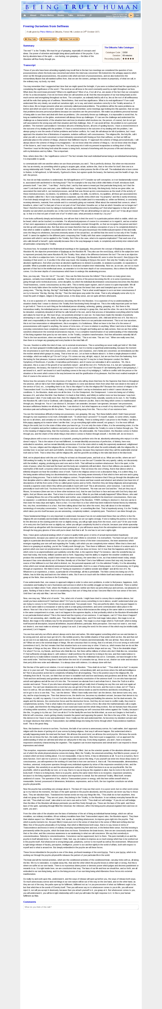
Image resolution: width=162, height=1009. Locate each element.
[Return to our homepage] (81, 10)
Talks (70, 15)
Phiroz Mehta (47, 15)
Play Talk (32, 39)
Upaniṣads (84, 249)
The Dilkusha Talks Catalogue (119, 47)
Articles (81, 15)
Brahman (119, 249)
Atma (110, 252)
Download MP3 (49, 39)
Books (61, 15)
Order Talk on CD (70, 39)
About (33, 15)
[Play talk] (131, 15)
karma (105, 852)
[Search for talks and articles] (90, 15)
